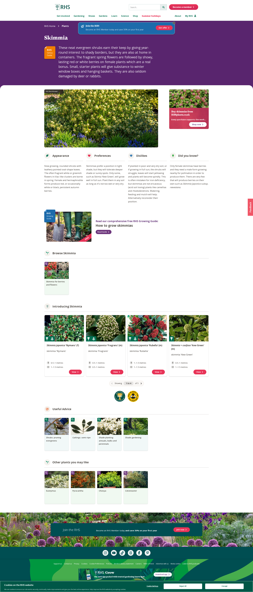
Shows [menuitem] (91, 15)
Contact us (68, 564)
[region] (126, 350)
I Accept (224, 586)
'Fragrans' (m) (105, 345)
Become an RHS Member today (126, 530)
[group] (57, 278)
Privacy (76, 564)
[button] (250, 207)
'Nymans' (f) (63, 345)
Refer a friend (149, 564)
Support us (58, 564)
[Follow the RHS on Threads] (131, 553)
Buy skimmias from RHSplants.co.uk (182, 113)
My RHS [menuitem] (189, 15)
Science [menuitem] (125, 15)
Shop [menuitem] (135, 15)
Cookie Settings (152, 586)
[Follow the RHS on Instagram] (105, 553)
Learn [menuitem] (114, 15)
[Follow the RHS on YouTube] (114, 553)
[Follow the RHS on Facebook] (139, 553)
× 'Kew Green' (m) (187, 347)
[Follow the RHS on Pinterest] (147, 553)
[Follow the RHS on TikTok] (122, 553)
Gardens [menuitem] (103, 15)
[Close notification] (174, 23)
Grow (109, 572)
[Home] (62, 7)
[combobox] (144, 7)
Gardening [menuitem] (79, 15)
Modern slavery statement (123, 564)
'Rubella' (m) (146, 345)
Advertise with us (162, 564)
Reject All (182, 586)
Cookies (84, 564)
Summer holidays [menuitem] (151, 15)
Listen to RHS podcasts (191, 564)
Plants (65, 26)
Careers (139, 564)
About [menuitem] (178, 15)
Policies (109, 564)
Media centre (175, 564)
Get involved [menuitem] (63, 15)
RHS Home (49, 26)
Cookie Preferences (96, 564)
